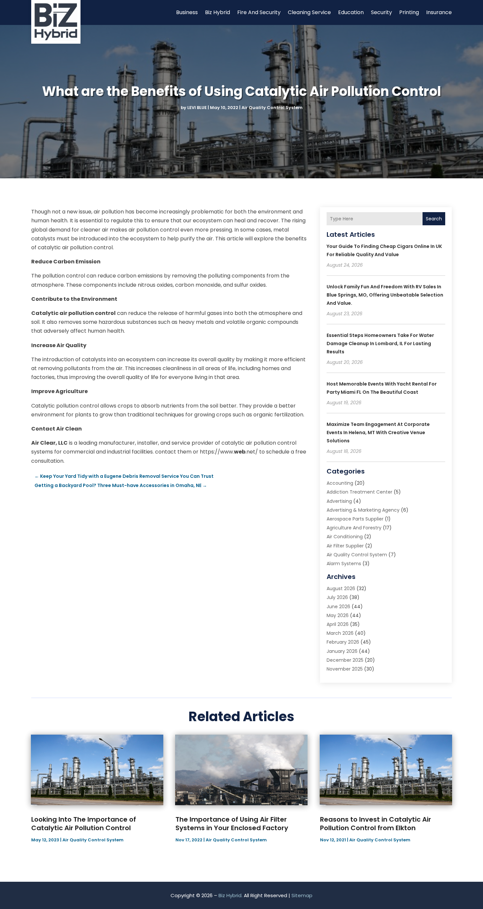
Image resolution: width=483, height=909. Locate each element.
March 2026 (340, 633)
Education (351, 12)
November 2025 (345, 669)
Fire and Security (259, 12)
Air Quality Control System (272, 107)
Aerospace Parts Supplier (355, 519)
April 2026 (338, 624)
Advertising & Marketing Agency (363, 510)
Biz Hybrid (217, 12)
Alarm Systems (344, 563)
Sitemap (301, 895)
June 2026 (338, 606)
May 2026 (338, 615)
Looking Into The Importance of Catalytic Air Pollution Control (83, 823)
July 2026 (337, 597)
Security (381, 12)
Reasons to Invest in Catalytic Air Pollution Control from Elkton (375, 823)
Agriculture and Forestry (354, 527)
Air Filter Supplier (345, 546)
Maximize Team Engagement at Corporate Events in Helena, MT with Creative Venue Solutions (378, 432)
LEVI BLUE (197, 107)
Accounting (340, 483)
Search (434, 218)
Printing (409, 12)
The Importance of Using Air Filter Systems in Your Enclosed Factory (231, 823)
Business (187, 12)
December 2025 (345, 660)
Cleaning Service (309, 12)
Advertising (339, 501)
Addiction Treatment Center (359, 492)
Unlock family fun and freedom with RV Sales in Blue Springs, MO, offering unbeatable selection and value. (385, 294)
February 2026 (343, 642)
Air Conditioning (345, 536)
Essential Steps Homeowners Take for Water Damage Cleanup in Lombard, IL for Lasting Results (380, 343)
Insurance (439, 12)
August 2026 (341, 588)
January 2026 (342, 651)
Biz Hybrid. (230, 895)
